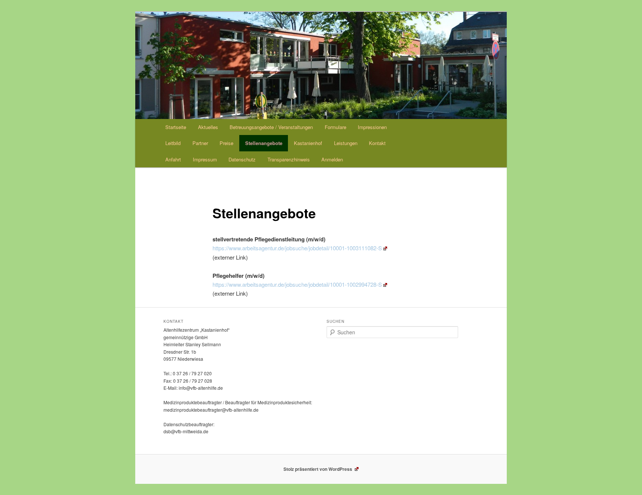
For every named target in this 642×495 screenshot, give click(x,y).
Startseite (175, 127)
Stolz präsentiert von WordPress (318, 469)
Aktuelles (208, 127)
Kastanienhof (308, 143)
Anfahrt (173, 159)
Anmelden (332, 159)
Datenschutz (242, 159)
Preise (226, 143)
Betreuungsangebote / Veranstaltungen (271, 127)
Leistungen (345, 143)
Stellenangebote (263, 143)
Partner (200, 143)
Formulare (335, 127)
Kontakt (377, 143)
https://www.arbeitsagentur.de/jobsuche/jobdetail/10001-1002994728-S (297, 284)
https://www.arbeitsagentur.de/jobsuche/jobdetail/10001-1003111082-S (297, 248)
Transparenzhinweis (289, 159)
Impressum (205, 159)
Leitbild (173, 143)
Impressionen (372, 127)
